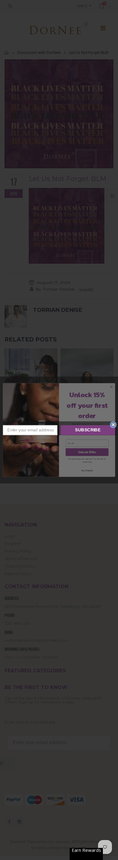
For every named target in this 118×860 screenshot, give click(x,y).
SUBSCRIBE (87, 430)
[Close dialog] (113, 424)
